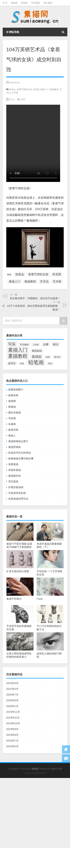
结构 (48, 357)
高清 (50, 363)
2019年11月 (13, 717)
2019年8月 (12, 734)
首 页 (5, 3)
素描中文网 (56, 769)
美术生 (57, 357)
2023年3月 (12, 683)
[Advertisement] (35, 813)
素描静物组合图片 (18, 441)
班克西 (36, 89)
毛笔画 (12, 418)
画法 (56, 344)
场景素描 (13, 464)
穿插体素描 (14, 470)
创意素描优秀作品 (18, 498)
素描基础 (37, 350)
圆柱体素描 (14, 412)
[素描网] (35, 17)
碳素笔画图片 (15, 389)
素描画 (14, 3)
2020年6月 (12, 700)
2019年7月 (12, 740)
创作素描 (47, 3)
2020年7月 (12, 694)
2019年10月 (13, 723)
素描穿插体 (14, 447)
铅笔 (22, 363)
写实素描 (35, 3)
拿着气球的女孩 (24, 89)
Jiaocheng (14, 82)
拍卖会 (12, 89)
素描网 (12, 401)
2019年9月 (12, 729)
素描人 (12, 435)
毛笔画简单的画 (17, 493)
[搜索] (63, 32)
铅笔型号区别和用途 (19, 452)
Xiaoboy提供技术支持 (35, 773)
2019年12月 (13, 711)
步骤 (45, 344)
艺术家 (15, 92)
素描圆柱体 (14, 475)
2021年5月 (12, 688)
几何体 (36, 345)
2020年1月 (12, 706)
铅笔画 (24, 3)
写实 (12, 344)
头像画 (12, 424)
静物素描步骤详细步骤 (20, 458)
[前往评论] (66, 758)
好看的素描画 (15, 487)
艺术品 (44, 281)
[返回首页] (66, 749)
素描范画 (13, 429)
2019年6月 (12, 746)
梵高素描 (13, 481)
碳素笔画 (13, 395)
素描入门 (44, 89)
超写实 (12, 363)
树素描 (12, 406)
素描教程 (54, 89)
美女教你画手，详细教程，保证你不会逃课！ (35, 298)
